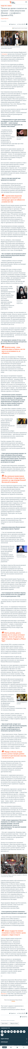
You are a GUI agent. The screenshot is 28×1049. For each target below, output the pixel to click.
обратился (3, 993)
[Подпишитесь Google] (2, 1031)
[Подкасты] (24, 1031)
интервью (4, 54)
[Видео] (17, 1047)
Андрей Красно (4, 18)
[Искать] (24, 1047)
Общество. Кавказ (6, 6)
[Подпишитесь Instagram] (18, 1031)
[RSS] (21, 1031)
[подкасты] (11, 1047)
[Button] (12, 24)
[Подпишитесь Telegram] (14, 1031)
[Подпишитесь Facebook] (5, 1031)
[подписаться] (2, 1035)
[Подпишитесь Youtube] (11, 1031)
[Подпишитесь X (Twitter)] (8, 1031)
